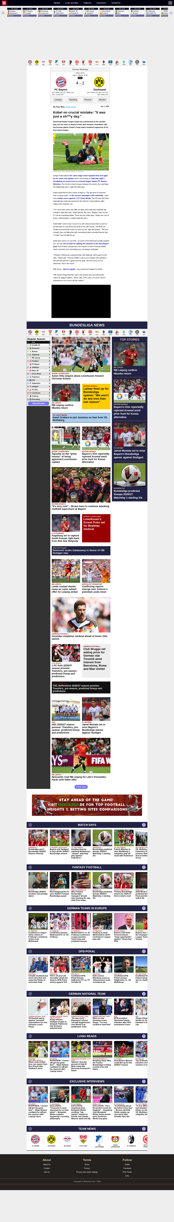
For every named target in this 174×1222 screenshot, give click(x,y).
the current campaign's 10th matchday (87, 195)
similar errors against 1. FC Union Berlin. (74, 198)
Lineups (58, 100)
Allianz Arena (80, 73)
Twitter (127, 1164)
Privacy (87, 1168)
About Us (46, 1164)
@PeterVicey (70, 107)
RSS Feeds (127, 1172)
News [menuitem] (57, 3)
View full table (38, 403)
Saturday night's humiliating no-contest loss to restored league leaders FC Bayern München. (80, 181)
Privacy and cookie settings (87, 1172)
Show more (81, 787)
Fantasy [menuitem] (101, 3)
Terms (87, 1164)
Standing (73, 100)
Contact (47, 1168)
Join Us (47, 1172)
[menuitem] (26, 3)
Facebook (127, 1168)
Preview (88, 100)
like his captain (69, 269)
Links (127, 1176)
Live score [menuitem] (71, 3)
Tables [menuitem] (87, 3)
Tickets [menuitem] (115, 3)
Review (102, 100)
